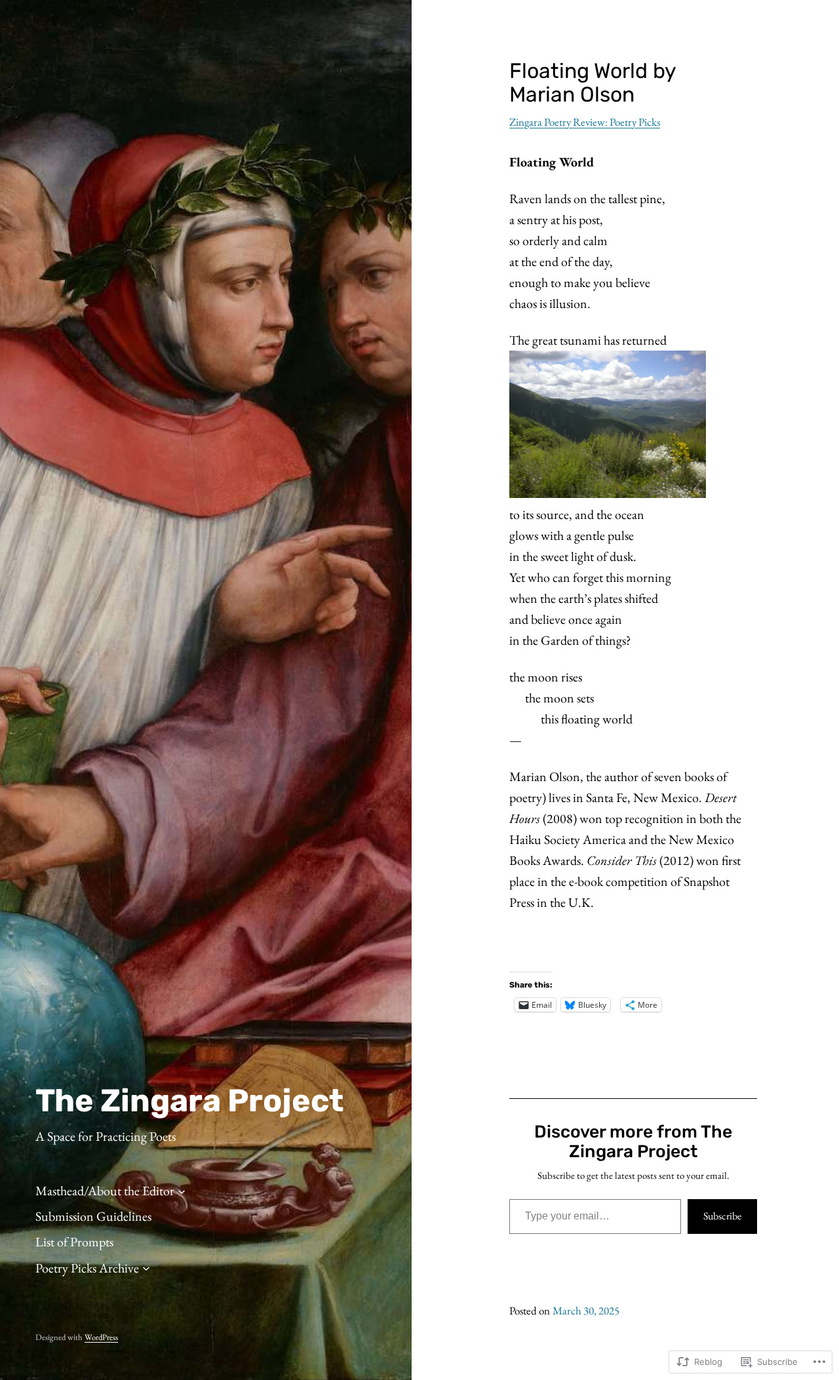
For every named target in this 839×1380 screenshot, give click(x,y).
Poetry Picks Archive (87, 1267)
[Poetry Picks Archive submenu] (146, 1268)
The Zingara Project (189, 1100)
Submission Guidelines (93, 1216)
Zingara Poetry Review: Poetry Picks (584, 122)
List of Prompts (74, 1241)
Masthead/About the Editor (104, 1190)
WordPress (101, 1337)
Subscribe (722, 1216)
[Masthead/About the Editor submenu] (181, 1191)
